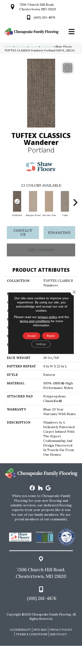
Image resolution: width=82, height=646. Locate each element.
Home (9, 46)
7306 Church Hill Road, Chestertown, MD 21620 (41, 573)
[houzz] (40, 488)
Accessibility (20, 629)
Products (47, 46)
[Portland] (17, 201)
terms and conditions (35, 321)
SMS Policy (58, 634)
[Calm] (65, 201)
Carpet (33, 46)
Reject (51, 335)
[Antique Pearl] (33, 201)
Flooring (21, 46)
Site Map (40, 629)
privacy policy (47, 317)
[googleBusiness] (48, 488)
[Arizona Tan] (49, 201)
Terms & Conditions (31, 634)
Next (75, 200)
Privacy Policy (60, 629)
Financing (59, 232)
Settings (41, 344)
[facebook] (32, 488)
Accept (31, 335)
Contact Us (22, 232)
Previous (6, 200)
